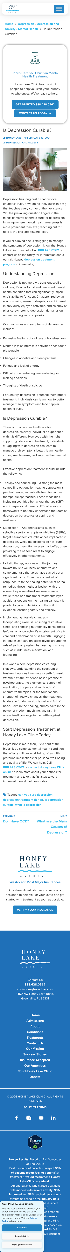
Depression (26, 23)
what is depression (28, 804)
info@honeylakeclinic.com (35, 989)
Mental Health (28, 28)
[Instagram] (28, 1118)
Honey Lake (13, 138)
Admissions (35, 1020)
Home (9, 23)
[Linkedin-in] (53, 1118)
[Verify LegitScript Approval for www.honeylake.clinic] (35, 1148)
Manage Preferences (22, 1244)
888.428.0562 (48, 250)
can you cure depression (35, 794)
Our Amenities (35, 1065)
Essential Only (22, 1236)
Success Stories (35, 1054)
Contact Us (35, 1043)
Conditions (35, 1031)
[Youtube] (41, 1118)
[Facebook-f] (16, 1118)
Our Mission (35, 1048)
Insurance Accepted (35, 1059)
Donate (35, 1076)
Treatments (35, 1037)
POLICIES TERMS (35, 1107)
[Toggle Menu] (59, 8)
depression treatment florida (23, 799)
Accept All (22, 1227)
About (35, 1026)
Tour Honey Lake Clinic (35, 1071)
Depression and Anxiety (22, 142)
